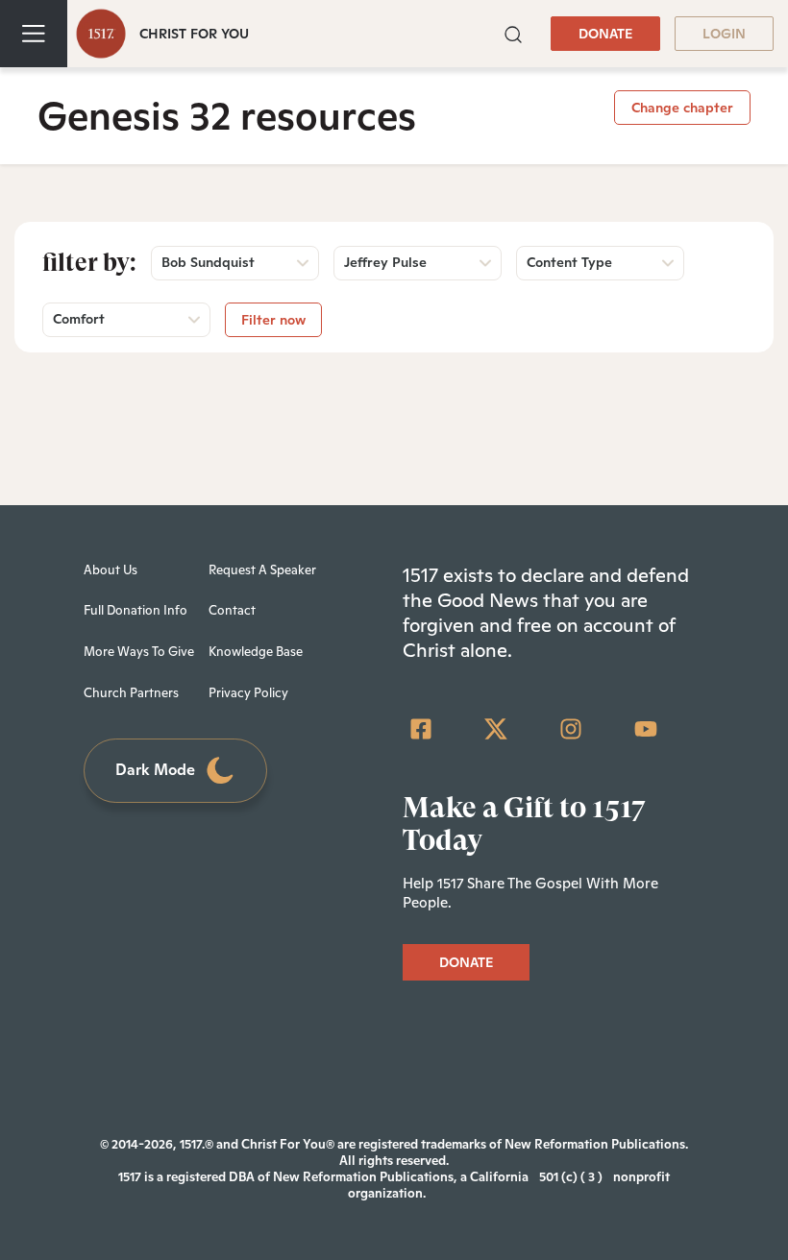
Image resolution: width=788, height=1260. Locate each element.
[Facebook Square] (421, 729)
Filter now (273, 319)
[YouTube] (646, 729)
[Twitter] (496, 729)
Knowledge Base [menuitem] (256, 651)
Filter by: (89, 262)
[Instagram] (571, 729)
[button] (513, 33)
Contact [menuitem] (232, 610)
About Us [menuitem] (110, 570)
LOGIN (724, 33)
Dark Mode (155, 770)
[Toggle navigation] (33, 33)
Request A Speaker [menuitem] (262, 570)
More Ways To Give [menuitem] (139, 651)
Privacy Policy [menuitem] (248, 693)
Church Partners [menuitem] (131, 693)
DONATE (605, 33)
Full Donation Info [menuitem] (135, 610)
